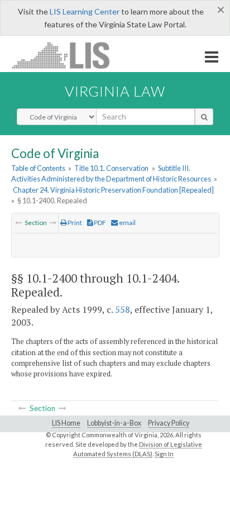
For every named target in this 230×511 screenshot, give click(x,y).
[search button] (204, 116)
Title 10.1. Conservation (111, 168)
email (127, 222)
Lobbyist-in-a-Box (114, 423)
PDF (99, 222)
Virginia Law (115, 91)
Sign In (164, 453)
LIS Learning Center (84, 11)
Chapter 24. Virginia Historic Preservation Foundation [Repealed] (113, 189)
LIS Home (66, 423)
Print (74, 222)
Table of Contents (38, 168)
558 (122, 309)
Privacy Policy (168, 423)
